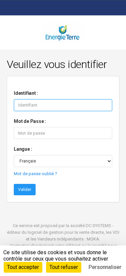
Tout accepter (23, 267)
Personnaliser (104, 267)
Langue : (23, 149)
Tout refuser (63, 267)
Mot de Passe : (30, 121)
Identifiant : (26, 93)
